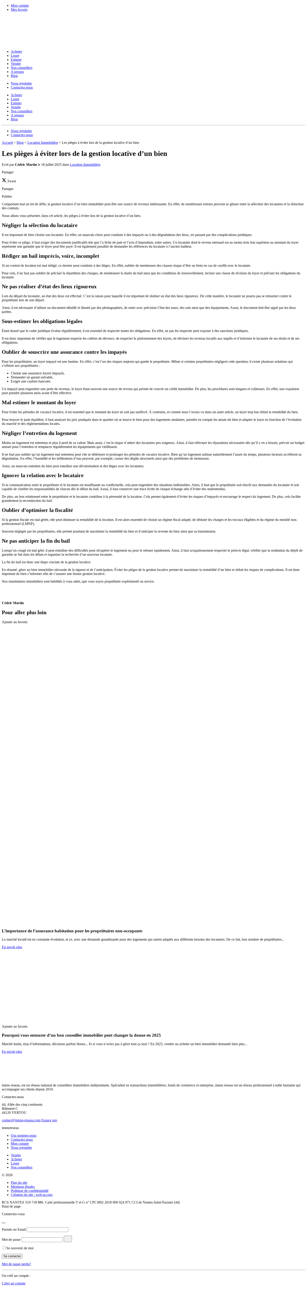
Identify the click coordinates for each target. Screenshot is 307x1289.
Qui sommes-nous (23, 1135)
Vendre (16, 64)
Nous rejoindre (21, 83)
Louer (15, 55)
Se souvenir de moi (19, 1248)
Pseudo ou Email (14, 1229)
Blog (14, 76)
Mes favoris (19, 9)
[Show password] (68, 1239)
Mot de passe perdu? (16, 1264)
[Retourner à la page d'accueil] (31, 44)
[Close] (3, 1222)
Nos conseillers (21, 68)
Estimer (16, 59)
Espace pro (49, 1120)
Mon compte (20, 5)
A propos (17, 72)
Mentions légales (23, 1187)
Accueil (7, 142)
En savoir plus (12, 947)
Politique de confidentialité (30, 1191)
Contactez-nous (22, 87)
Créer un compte (13, 1283)
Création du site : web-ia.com (31, 1195)
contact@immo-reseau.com (21, 1120)
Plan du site (19, 1182)
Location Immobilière (42, 142)
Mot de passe (11, 1239)
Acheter (16, 51)
